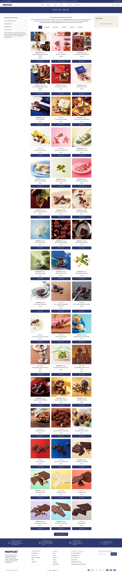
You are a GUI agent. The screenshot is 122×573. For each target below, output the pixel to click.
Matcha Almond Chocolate (61, 180)
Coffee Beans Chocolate (82, 399)
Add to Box (40, 61)
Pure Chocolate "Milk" (40, 461)
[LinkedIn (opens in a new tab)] (11, 1)
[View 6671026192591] (40, 148)
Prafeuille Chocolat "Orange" (40, 150)
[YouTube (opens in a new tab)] (8, 1)
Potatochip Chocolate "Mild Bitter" (40, 399)
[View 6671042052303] (40, 460)
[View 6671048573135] (81, 302)
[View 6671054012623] (61, 148)
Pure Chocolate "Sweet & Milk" (40, 304)
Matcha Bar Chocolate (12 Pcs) (81, 273)
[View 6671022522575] (61, 53)
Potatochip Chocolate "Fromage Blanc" (82, 336)
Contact (77, 4)
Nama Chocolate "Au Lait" (61, 273)
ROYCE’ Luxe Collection (61, 54)
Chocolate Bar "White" (61, 492)
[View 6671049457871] (61, 429)
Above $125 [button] (46, 27)
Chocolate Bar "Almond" (40, 492)
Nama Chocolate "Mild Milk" (81, 211)
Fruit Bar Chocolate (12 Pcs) (82, 180)
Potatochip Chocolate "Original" (61, 399)
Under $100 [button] (63, 27)
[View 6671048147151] (61, 302)
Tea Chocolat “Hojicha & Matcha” (82, 430)
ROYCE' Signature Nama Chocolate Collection (40, 87)
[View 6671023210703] (81, 429)
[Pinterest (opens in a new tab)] (6, 1)
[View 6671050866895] (61, 335)
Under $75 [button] (72, 27)
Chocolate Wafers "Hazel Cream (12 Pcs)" (81, 368)
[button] (40, 53)
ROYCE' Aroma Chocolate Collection (81, 119)
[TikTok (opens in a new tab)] (9, 1)
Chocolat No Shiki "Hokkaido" (61, 119)
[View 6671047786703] (40, 335)
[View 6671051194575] (81, 366)
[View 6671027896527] (40, 429)
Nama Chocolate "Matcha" (40, 273)
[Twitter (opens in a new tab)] (3, 1)
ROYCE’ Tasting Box (40, 119)
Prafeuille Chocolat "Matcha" (82, 150)
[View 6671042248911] (61, 460)
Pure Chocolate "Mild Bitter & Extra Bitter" (81, 304)
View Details (82, 93)
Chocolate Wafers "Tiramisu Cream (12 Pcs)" (40, 368)
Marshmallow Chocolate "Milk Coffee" (61, 430)
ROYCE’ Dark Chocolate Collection (81, 54)
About (48, 4)
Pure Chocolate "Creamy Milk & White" (40, 336)
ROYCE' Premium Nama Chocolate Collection (40, 55)
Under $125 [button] (55, 27)
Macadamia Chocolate (40, 430)
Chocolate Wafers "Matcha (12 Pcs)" (61, 367)
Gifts (61, 4)
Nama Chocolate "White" (40, 242)
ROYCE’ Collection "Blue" (81, 86)
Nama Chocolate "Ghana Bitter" (61, 242)
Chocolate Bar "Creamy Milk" (61, 523)
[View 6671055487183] (61, 491)
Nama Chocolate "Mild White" (40, 180)
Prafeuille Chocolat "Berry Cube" (61, 150)
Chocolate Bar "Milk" (81, 492)
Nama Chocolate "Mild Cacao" (81, 242)
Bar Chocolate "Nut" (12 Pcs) (61, 211)
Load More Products (61, 534)
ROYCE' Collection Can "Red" (61, 86)
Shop (55, 4)
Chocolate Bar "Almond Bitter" (82, 461)
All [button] (40, 27)
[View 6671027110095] (61, 117)
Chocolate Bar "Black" (81, 523)
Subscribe (113, 554)
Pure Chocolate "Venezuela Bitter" (61, 461)
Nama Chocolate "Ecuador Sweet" (40, 211)
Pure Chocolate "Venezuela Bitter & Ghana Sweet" (61, 305)
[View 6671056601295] (81, 521)
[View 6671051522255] (40, 366)
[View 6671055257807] (81, 491)
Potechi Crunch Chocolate (61, 336)
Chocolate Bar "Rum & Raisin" (40, 523)
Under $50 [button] (80, 27)
